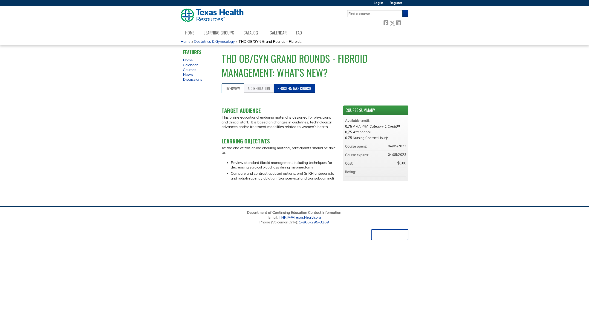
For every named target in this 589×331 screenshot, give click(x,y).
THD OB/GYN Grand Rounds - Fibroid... (270, 41)
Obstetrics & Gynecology (214, 41)
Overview (233, 88)
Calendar (278, 32)
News (188, 74)
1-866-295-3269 (314, 222)
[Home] (212, 15)
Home (189, 32)
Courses (189, 69)
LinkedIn (398, 22)
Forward (404, 22)
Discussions (192, 79)
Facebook (386, 22)
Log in (378, 3)
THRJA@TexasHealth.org (300, 217)
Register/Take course (294, 88)
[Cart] (407, 4)
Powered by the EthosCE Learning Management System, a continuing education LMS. (389, 234)
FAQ (299, 32)
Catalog (250, 32)
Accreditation (259, 88)
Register (396, 3)
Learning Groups (219, 32)
